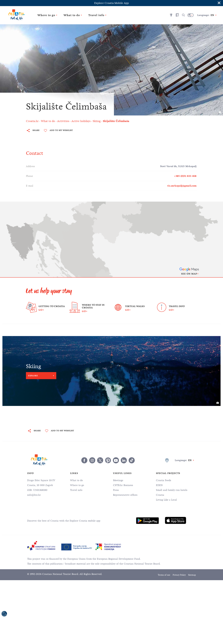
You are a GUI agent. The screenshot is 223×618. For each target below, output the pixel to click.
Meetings (118, 480)
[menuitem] (147, 520)
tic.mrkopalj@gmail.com (181, 185)
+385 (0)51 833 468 (185, 176)
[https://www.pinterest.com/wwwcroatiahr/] (108, 460)
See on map (189, 273)
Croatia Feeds (163, 480)
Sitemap (192, 575)
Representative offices (125, 494)
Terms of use (164, 575)
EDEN (159, 485)
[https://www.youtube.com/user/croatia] (116, 460)
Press (116, 490)
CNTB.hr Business (123, 485)
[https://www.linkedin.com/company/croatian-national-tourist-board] (124, 460)
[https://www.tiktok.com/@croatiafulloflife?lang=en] (132, 460)
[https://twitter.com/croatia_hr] (100, 460)
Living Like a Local (166, 499)
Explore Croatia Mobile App (111, 3)
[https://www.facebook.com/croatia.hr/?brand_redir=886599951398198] (84, 460)
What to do (76, 480)
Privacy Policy (179, 575)
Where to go (77, 485)
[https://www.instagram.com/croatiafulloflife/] (92, 460)
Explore (33, 376)
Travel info (76, 490)
